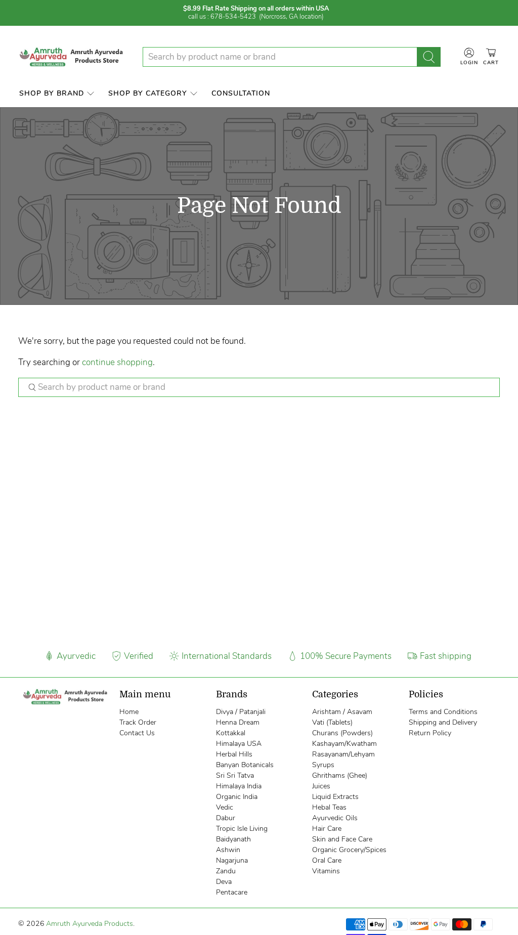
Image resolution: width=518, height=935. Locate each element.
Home (129, 712)
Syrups (323, 765)
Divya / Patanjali (241, 712)
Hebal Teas (329, 807)
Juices (321, 786)
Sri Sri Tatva (235, 775)
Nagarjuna (232, 860)
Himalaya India (239, 786)
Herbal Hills (234, 754)
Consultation (240, 93)
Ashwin (228, 850)
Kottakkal (230, 733)
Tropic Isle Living (242, 828)
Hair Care (326, 828)
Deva (224, 881)
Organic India (236, 797)
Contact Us (137, 733)
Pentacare (231, 892)
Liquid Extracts (335, 797)
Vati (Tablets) (332, 722)
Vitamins (326, 871)
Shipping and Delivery (443, 722)
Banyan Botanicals (245, 765)
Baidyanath (233, 839)
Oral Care (326, 860)
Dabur (225, 818)
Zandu (226, 871)
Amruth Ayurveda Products (89, 923)
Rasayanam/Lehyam (343, 754)
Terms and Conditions (443, 712)
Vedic (224, 807)
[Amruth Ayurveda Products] (72, 57)
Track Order (137, 722)
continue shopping (117, 362)
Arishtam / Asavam (342, 712)
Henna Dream (238, 722)
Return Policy (430, 733)
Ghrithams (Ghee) (339, 775)
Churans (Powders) (342, 733)
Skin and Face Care (342, 839)
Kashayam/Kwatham (344, 743)
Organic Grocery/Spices (349, 850)
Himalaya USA (239, 743)
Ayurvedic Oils (335, 818)
